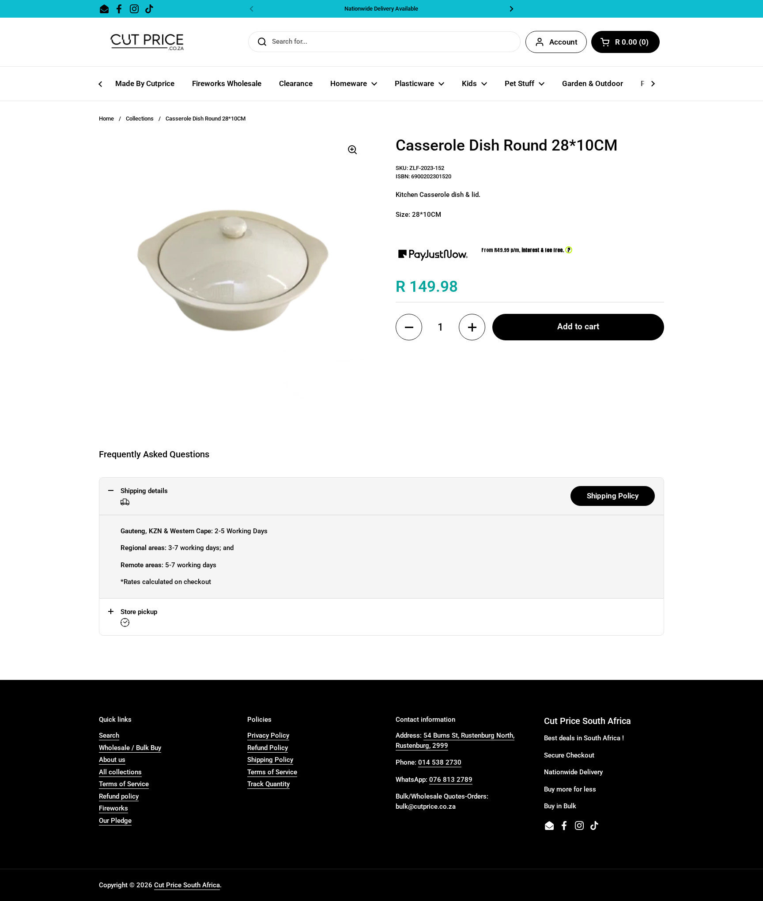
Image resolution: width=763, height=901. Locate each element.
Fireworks (113, 808)
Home (106, 118)
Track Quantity (268, 784)
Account (563, 42)
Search (109, 735)
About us (112, 760)
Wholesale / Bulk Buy (130, 748)
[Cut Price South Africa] (147, 42)
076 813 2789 (450, 780)
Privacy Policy (268, 735)
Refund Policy (267, 748)
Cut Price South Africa (187, 885)
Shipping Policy (612, 495)
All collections (120, 772)
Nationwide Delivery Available (381, 9)
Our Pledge (115, 821)
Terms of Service (124, 784)
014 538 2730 (439, 762)
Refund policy (119, 796)
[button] (409, 327)
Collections (140, 118)
